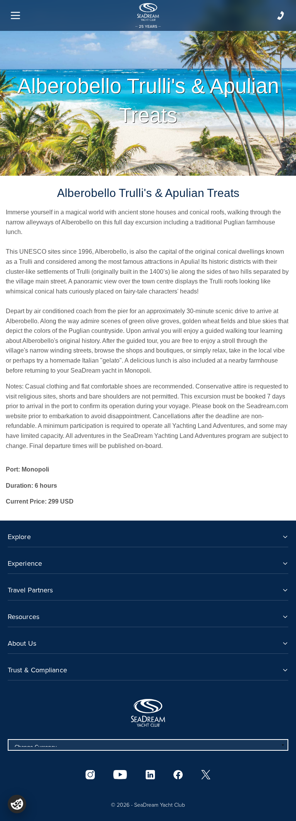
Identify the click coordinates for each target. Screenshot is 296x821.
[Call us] (280, 15)
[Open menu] (15, 15)
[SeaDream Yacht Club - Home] (148, 713)
